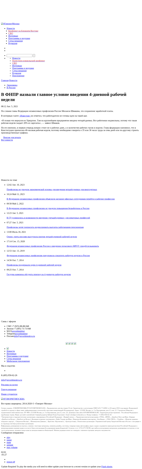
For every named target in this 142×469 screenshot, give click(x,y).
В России (11, 87)
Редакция (12, 43)
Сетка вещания (15, 41)
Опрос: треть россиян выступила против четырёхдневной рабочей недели (42, 236)
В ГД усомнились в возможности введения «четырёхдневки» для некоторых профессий (48, 218)
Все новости (7, 140)
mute (9, 442)
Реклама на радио (9, 385)
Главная (5, 80)
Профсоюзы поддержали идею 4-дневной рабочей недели (34, 265)
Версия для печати (12, 137)
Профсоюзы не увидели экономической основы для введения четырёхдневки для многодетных (52, 189)
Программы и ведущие (19, 38)
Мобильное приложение (18, 361)
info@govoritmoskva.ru (24, 336)
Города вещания (8, 389)
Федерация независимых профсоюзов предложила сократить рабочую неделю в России (48, 255)
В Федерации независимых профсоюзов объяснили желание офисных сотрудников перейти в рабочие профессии (61, 199)
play (8, 437)
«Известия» (25, 116)
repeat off (11, 462)
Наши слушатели (9, 394)
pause (9, 440)
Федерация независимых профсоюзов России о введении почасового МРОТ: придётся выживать (53, 246)
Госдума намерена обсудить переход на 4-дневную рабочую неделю (39, 274)
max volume (12, 447)
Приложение (18, 76)
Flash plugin (106, 466)
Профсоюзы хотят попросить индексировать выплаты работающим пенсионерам (45, 227)
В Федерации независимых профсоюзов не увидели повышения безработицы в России (48, 208)
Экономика (12, 85)
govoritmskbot (18, 331)
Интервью (13, 36)
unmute (10, 445)
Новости (11, 28)
